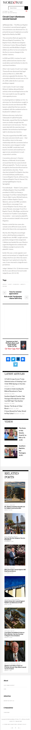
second (5, 286)
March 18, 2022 (8, 510)
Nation (15, 536)
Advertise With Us (9, 700)
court (10, 284)
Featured (12, 505)
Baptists (7, 664)
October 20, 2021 (8, 573)
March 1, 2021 (8, 670)
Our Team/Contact (9, 685)
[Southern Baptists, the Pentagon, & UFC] (10, 458)
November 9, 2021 (9, 541)
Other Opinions (15, 599)
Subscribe (6, 712)
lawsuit (22, 284)
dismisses (16, 284)
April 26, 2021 (8, 604)
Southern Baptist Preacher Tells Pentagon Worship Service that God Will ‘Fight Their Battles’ (14, 398)
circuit (5, 284)
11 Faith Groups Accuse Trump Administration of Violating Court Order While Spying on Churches (15, 381)
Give (5, 689)
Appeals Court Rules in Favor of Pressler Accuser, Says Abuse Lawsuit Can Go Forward (15, 667)
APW (5, 536)
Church (6, 505)
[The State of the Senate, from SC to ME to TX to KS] (10, 440)
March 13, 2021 (8, 637)
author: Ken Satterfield (10, 12)
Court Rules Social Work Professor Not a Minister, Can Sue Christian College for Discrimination (14, 634)
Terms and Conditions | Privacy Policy (15, 724)
